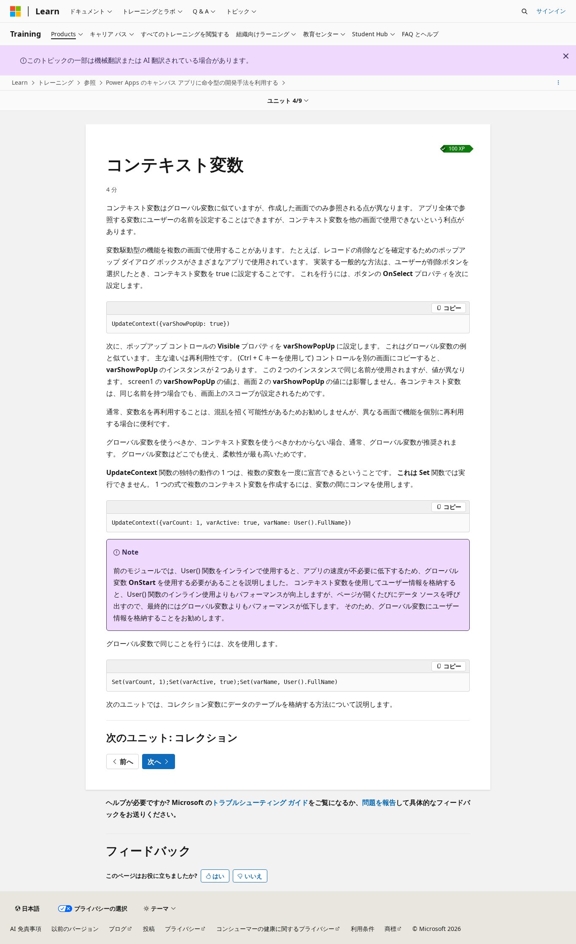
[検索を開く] (524, 11)
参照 (90, 82)
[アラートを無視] (566, 56)
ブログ (118, 929)
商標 (390, 929)
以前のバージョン (75, 929)
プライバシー (182, 929)
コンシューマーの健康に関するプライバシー (275, 929)
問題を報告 (379, 802)
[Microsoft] (15, 11)
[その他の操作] (558, 83)
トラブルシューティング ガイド (260, 802)
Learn (20, 82)
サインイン (551, 11)
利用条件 (362, 929)
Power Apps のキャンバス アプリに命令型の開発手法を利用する (192, 82)
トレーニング (55, 82)
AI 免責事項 (25, 929)
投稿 (149, 929)
